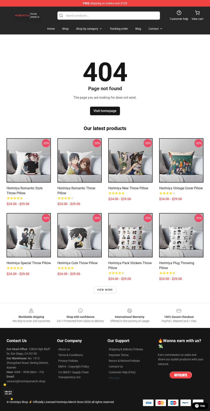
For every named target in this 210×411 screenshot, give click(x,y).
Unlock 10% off (8, 393)
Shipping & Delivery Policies (126, 349)
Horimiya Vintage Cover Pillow (181, 188)
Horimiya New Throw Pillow (128, 188)
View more (105, 289)
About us (64, 349)
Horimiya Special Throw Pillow (29, 263)
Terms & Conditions (70, 355)
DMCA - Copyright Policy (73, 366)
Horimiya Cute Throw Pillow (77, 263)
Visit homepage (105, 111)
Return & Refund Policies (124, 360)
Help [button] (202, 405)
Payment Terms (119, 355)
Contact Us (116, 366)
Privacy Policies (68, 360)
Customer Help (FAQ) (122, 372)
